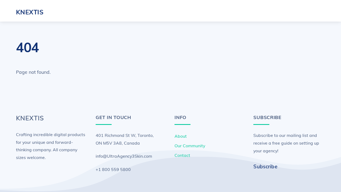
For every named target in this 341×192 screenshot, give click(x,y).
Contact (182, 155)
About (180, 136)
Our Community (189, 145)
